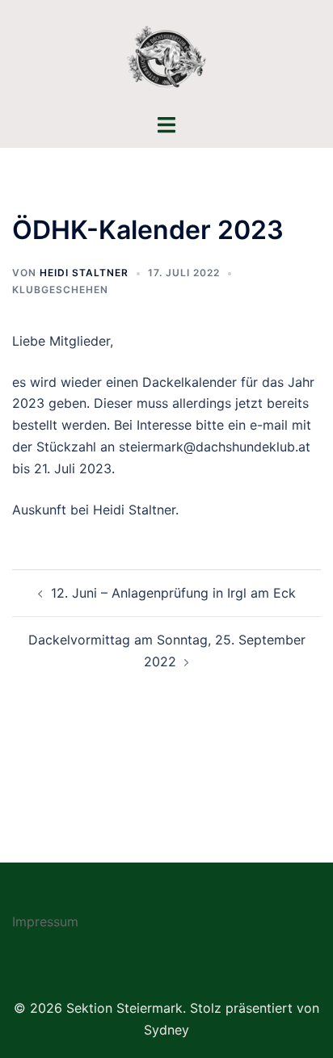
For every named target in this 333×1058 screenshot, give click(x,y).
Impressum (45, 921)
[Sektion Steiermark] (166, 55)
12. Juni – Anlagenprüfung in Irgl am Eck (173, 593)
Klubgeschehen (60, 289)
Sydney (166, 1030)
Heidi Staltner (84, 273)
